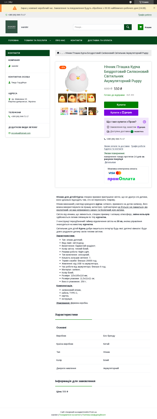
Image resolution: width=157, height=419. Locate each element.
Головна (13, 40)
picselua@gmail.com (21, 133)
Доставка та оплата (100, 40)
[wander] (11, 32)
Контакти (76, 40)
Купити (121, 104)
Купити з (116, 112)
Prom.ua (93, 412)
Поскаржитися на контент (70, 415)
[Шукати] (128, 27)
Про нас (60, 40)
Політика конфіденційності (94, 415)
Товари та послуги (35, 40)
